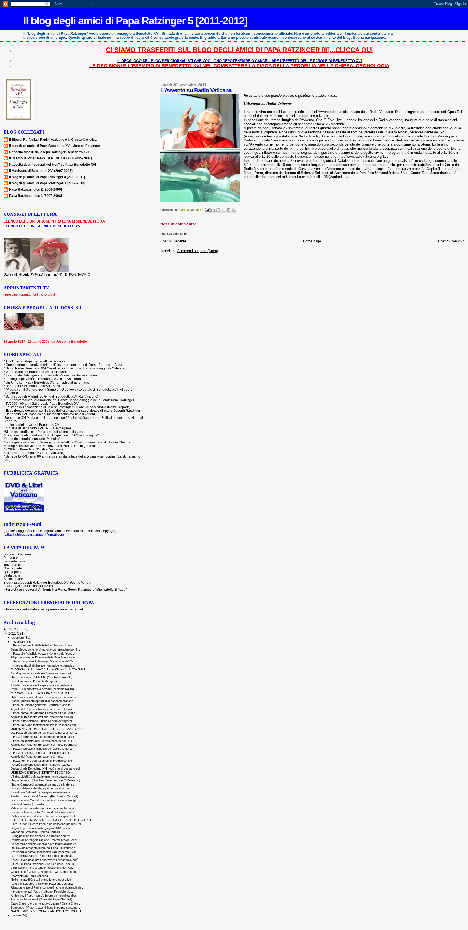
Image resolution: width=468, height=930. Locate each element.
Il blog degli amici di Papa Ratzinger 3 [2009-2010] (47, 183)
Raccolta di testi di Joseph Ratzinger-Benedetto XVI (49, 152)
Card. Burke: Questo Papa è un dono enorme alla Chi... (47, 824)
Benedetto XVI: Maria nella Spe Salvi (33, 386)
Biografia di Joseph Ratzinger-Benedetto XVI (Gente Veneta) (48, 582)
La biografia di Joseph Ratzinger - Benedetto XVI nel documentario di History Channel (68, 442)
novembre (19, 641)
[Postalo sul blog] (218, 210)
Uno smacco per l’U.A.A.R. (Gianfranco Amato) (42, 677)
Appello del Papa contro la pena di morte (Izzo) (41, 709)
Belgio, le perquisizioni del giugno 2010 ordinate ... (43, 828)
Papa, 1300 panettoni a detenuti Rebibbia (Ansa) (42, 689)
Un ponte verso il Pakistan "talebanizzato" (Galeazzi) (45, 780)
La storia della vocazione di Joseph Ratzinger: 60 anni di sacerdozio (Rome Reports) (68, 407)
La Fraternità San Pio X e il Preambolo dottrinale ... (43, 855)
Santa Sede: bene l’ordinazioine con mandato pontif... (45, 649)
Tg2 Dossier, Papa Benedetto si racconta (36, 361)
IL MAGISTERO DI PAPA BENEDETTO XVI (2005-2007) (50, 158)
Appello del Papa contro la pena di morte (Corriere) (44, 744)
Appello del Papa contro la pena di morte (37, 756)
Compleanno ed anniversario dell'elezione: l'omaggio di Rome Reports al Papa (64, 364)
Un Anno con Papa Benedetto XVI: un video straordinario (47, 382)
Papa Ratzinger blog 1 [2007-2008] (35, 195)
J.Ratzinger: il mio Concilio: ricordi (29, 586)
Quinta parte (13, 572)
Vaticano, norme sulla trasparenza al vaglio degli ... (44, 808)
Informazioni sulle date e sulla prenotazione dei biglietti (44, 609)
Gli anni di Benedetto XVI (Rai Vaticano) (35, 453)
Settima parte (13, 579)
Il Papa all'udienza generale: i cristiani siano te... (42, 752)
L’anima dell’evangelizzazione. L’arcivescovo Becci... (45, 840)
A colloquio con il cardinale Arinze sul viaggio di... (42, 673)
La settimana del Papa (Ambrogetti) (34, 681)
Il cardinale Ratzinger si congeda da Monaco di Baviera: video (51, 375)
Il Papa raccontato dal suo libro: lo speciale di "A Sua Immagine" (52, 435)
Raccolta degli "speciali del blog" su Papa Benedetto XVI (52, 164)
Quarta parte (13, 568)
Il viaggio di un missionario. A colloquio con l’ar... (42, 836)
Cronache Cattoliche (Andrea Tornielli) (36, 832)
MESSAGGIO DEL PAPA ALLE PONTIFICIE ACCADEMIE (48, 669)
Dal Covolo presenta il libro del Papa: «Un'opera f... (44, 847)
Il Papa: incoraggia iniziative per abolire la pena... (42, 748)
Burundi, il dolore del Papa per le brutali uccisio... (42, 788)
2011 (12, 633)
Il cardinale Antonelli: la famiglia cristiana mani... (41, 792)
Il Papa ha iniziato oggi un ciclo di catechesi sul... (42, 740)
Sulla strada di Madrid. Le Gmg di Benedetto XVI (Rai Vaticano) (52, 396)
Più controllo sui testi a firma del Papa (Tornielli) (41, 899)
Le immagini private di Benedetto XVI (33, 424)
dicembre (18, 637)
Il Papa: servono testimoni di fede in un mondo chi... (44, 724)
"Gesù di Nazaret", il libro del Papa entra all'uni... (42, 883)
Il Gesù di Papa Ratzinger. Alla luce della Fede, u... (43, 863)
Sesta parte (12, 575)
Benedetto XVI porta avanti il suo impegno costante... (45, 907)
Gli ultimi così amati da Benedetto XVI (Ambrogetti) (44, 871)
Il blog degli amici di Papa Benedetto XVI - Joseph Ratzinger (54, 145)
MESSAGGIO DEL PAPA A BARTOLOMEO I (40, 693)
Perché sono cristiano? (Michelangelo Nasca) (41, 764)
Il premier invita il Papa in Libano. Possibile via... (42, 891)
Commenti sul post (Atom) (197, 251)
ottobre (17, 915)
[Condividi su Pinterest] (233, 210)
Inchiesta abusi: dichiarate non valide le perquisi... (43, 665)
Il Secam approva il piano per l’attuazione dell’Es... (43, 661)
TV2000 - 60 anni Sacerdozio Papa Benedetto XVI (42, 403)
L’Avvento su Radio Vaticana (29, 875)
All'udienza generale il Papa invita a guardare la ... (43, 685)
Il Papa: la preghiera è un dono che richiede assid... (44, 736)
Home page (312, 241)
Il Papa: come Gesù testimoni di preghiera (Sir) (41, 760)
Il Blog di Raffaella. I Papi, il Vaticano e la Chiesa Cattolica (53, 139)
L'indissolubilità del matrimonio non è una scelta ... (43, 776)
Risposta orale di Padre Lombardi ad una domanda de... (47, 887)
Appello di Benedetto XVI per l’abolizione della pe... (43, 717)
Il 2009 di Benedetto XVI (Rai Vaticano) (34, 449)
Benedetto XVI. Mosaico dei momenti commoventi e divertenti (51, 414)
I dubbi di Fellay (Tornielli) (27, 804)
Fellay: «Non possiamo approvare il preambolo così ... (46, 859)
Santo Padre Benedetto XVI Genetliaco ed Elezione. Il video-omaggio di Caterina (65, 368)
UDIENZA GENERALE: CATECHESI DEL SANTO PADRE (49, 729)
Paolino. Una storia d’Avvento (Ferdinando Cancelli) (44, 796)
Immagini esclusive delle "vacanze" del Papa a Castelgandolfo (51, 446)
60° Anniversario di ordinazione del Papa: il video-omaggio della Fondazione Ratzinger (70, 400)
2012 (12, 629)
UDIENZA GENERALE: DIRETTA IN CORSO (40, 772)
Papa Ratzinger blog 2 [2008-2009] (35, 189)
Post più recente (173, 241)
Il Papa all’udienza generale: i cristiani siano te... (42, 705)
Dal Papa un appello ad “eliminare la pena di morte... (45, 732)
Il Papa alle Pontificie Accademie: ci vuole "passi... (43, 653)
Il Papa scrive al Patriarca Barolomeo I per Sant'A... (44, 713)
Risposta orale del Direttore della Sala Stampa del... (44, 657)
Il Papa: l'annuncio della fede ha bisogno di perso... (44, 645)
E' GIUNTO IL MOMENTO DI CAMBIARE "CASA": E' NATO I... (52, 820)
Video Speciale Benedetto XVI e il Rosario (37, 372)
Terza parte (12, 565)
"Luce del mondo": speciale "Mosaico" (32, 438)
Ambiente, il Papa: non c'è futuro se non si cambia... (44, 895)
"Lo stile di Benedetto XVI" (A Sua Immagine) (38, 428)
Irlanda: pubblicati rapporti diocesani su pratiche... (43, 701)
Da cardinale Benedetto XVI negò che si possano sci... (46, 768)
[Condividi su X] (223, 210)
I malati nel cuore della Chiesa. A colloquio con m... (43, 812)
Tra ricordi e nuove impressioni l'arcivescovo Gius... (45, 852)
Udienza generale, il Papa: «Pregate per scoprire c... (45, 697)
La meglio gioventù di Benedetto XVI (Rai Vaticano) (43, 379)
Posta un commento (173, 233)
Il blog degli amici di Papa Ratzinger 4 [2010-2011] (47, 177)
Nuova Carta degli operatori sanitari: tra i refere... (43, 784)
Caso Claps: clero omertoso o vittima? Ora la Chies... (46, 903)
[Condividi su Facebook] (228, 210)
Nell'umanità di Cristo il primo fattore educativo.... (42, 879)
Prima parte (12, 557)
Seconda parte (14, 561)
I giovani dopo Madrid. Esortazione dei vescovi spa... (45, 800)
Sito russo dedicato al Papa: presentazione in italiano (44, 431)
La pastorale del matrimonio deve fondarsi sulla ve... (45, 843)
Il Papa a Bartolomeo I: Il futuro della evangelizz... (43, 721)
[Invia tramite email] (213, 210)
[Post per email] (207, 209)
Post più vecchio (451, 241)
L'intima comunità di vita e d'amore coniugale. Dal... (44, 816)
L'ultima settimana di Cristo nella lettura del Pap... (42, 867)
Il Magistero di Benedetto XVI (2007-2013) (41, 170)
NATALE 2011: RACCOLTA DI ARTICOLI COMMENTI (46, 911)
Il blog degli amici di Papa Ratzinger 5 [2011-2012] (135, 21)
